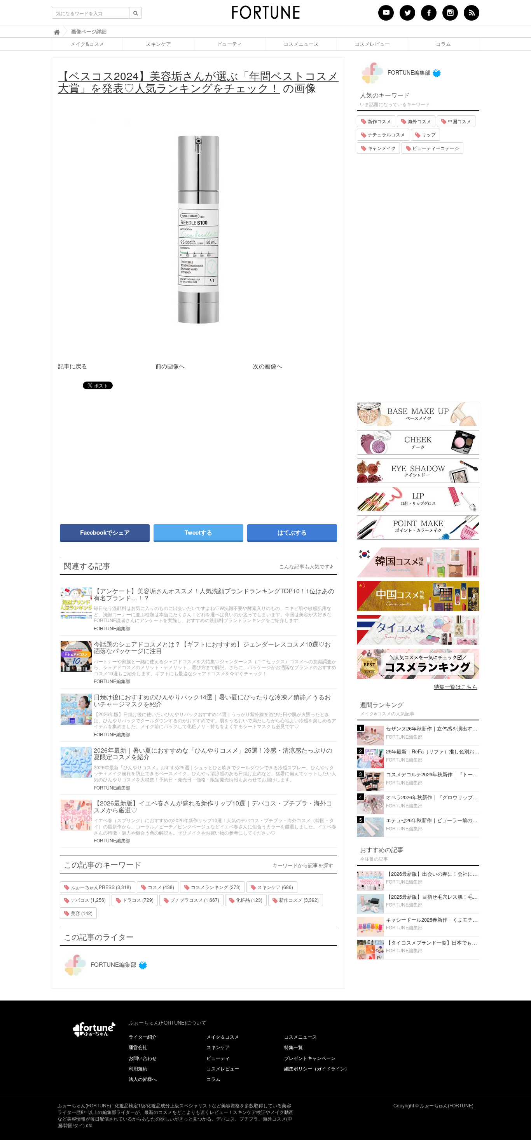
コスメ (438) (160, 887)
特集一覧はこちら (455, 686)
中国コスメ (459, 121)
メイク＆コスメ (222, 1036)
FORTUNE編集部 (112, 628)
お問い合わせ (143, 1058)
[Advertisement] (125, 453)
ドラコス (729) (137, 899)
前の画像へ (170, 366)
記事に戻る (72, 366)
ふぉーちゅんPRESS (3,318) (100, 887)
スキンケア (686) (274, 887)
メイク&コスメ (87, 43)
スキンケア (158, 43)
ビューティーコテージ (435, 148)
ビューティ (229, 43)
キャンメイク (381, 148)
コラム (443, 43)
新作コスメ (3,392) (298, 899)
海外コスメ (419, 121)
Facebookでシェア (105, 532)
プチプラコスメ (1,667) (194, 899)
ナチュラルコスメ (386, 134)
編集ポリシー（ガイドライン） (316, 1068)
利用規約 (138, 1068)
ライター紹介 (143, 1036)
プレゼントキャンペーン (309, 1058)
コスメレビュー (372, 43)
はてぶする (292, 532)
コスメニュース (301, 43)
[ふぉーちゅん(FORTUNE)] (265, 15)
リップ (428, 134)
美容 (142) (81, 913)
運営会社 (138, 1047)
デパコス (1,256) (88, 899)
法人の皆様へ (143, 1079)
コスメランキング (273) (215, 887)
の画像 (198, 81)
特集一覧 (293, 1047)
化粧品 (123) (248, 899)
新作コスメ (379, 121)
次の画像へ (267, 366)
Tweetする (198, 532)
